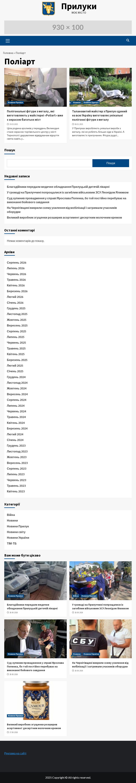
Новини (77, 102)
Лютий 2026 (15, 296)
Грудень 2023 (16, 445)
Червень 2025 (16, 342)
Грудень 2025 (16, 308)
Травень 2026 (16, 279)
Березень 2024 (17, 428)
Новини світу (16, 532)
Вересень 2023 (17, 462)
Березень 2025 (17, 359)
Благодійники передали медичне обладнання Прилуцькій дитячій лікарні (58, 186)
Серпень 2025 (16, 331)
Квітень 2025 (16, 354)
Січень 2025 (15, 371)
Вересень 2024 (17, 394)
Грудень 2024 (16, 377)
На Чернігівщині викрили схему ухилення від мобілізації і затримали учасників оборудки (62, 209)
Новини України (18, 537)
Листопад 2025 (17, 314)
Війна (11, 514)
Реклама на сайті (15, 753)
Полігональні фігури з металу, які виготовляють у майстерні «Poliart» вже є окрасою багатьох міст (35, 115)
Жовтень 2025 (16, 319)
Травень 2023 (16, 485)
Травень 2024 (16, 417)
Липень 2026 (15, 268)
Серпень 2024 (16, 399)
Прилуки (79, 6)
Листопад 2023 (17, 451)
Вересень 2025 (17, 325)
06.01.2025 (79, 124)
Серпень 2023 (16, 468)
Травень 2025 (16, 348)
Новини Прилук (15, 102)
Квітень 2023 (16, 491)
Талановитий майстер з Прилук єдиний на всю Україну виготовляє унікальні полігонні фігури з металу (99, 115)
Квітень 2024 (16, 422)
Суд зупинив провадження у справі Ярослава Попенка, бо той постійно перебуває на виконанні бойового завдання (66, 200)
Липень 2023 (15, 474)
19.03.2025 (14, 124)
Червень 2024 (16, 411)
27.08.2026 (14, 732)
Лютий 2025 (15, 365)
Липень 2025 (15, 336)
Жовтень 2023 (16, 457)
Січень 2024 (15, 439)
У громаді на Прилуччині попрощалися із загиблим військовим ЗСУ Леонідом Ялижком (68, 192)
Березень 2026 (17, 291)
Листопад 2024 (17, 382)
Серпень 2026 (16, 262)
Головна (8, 53)
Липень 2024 (15, 405)
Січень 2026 (15, 302)
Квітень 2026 (16, 285)
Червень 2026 (16, 274)
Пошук (9, 150)
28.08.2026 (14, 612)
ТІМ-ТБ (12, 543)
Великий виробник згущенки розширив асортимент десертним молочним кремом (64, 217)
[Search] (128, 40)
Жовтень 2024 (16, 388)
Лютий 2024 (15, 434)
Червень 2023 (16, 480)
